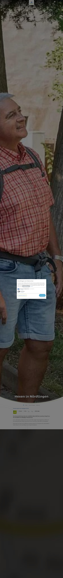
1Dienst (21, 289)
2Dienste (22, 292)
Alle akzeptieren (42, 295)
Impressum (31, 286)
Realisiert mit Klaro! (42, 297)
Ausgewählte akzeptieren (22, 295)
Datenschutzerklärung (26, 286)
